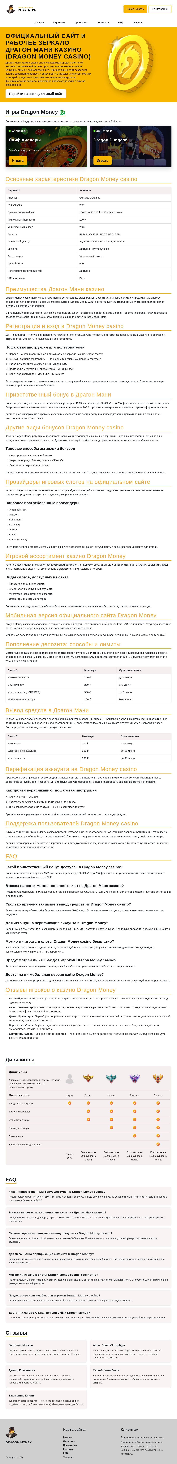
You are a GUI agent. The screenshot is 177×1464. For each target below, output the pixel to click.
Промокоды (81, 22)
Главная (39, 22)
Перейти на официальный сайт (36, 94)
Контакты (103, 22)
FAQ (120, 22)
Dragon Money (19, 1442)
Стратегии (59, 22)
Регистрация (160, 9)
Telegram (137, 22)
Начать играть (135, 9)
